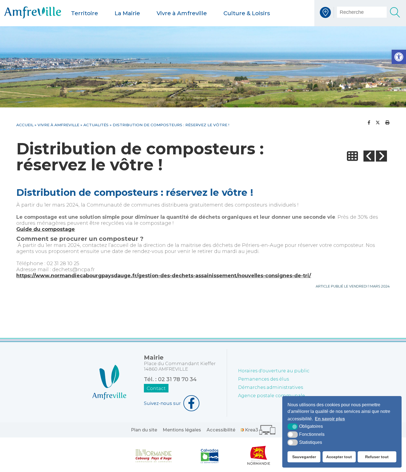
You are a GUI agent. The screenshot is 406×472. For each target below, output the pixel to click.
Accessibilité (221, 430)
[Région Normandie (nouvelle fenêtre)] (259, 455)
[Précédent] (369, 156)
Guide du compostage (45, 229)
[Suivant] (381, 156)
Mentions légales (182, 430)
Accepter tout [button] (339, 457)
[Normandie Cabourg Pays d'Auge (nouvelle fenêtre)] (154, 455)
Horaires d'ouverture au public (273, 370)
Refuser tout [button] (377, 457)
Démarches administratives (270, 387)
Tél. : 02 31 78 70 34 (170, 379)
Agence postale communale (271, 395)
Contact (156, 388)
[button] (399, 57)
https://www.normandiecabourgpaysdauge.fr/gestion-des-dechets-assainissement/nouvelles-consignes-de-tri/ (163, 276)
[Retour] (352, 156)
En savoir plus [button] (330, 418)
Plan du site (144, 430)
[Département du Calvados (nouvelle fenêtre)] (209, 455)
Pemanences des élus (263, 379)
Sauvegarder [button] (304, 457)
